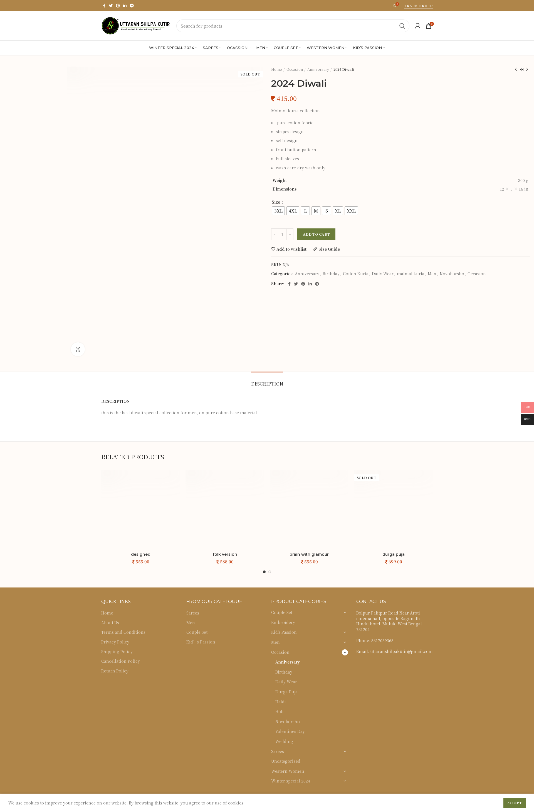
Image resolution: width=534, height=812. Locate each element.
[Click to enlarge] (78, 349)
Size (276, 202)
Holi (279, 711)
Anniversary (318, 69)
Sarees (192, 613)
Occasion (294, 69)
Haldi (280, 701)
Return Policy (114, 671)
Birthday (331, 273)
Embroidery (283, 622)
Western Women (287, 771)
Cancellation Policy (120, 661)
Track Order (418, 5)
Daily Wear (383, 273)
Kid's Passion (284, 632)
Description (267, 384)
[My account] (417, 25)
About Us (110, 622)
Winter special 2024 (290, 781)
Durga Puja (286, 691)
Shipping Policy (117, 651)
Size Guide (329, 249)
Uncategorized (285, 761)
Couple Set (196, 632)
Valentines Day (290, 731)
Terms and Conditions (123, 632)
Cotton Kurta (356, 273)
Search (402, 25)
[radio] (278, 211)
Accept (514, 802)
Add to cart (316, 234)
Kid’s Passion (200, 642)
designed (140, 554)
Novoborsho (452, 273)
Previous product (516, 69)
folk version (225, 554)
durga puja (393, 554)
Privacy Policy (115, 642)
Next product (527, 69)
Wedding (284, 741)
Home (276, 69)
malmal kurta (410, 273)
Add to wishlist (291, 249)
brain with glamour (309, 554)
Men (432, 273)
